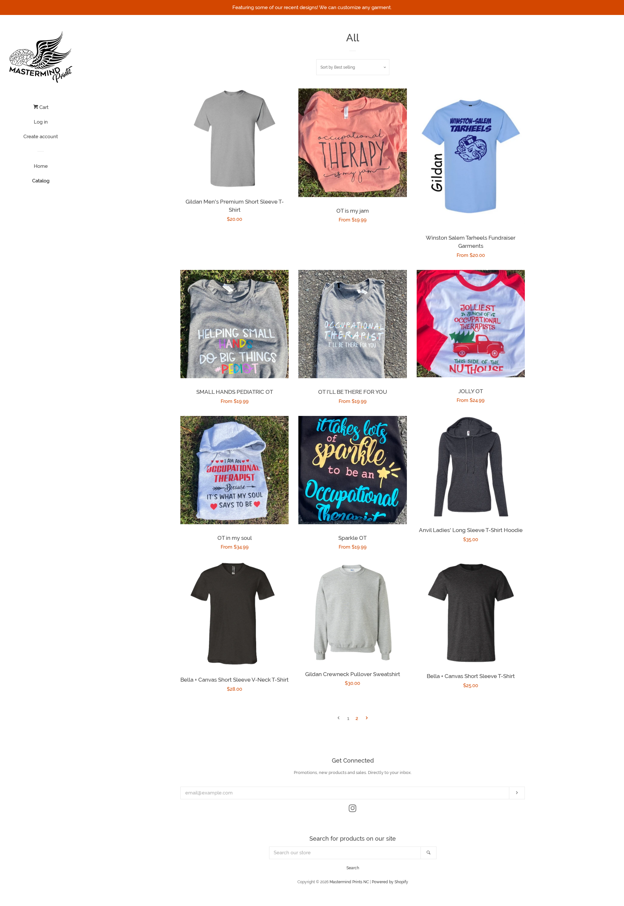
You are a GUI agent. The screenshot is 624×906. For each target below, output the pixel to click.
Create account (40, 137)
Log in (41, 122)
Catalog (40, 181)
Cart (43, 107)
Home (41, 166)
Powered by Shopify (390, 882)
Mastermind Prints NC (349, 882)
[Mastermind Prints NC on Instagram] (353, 810)
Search (352, 868)
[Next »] (366, 718)
